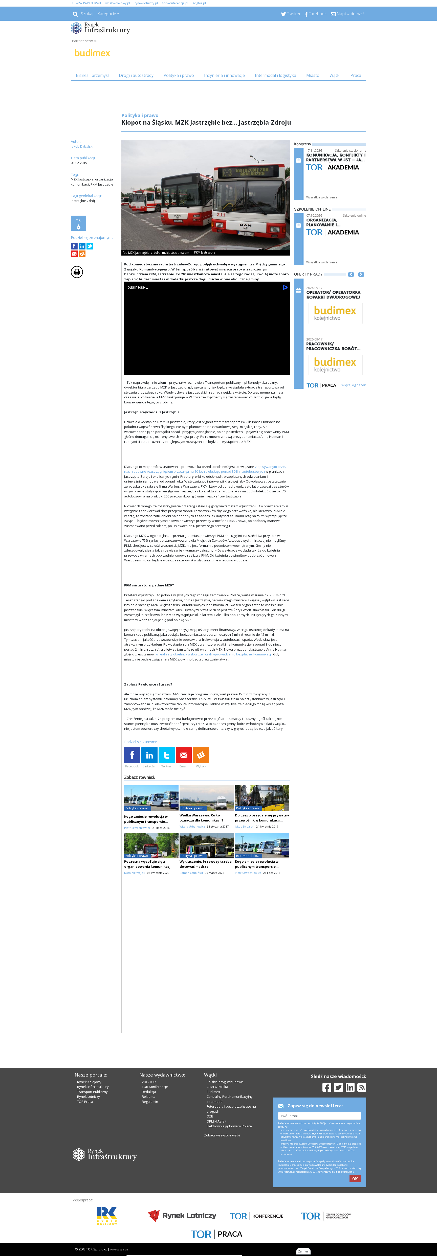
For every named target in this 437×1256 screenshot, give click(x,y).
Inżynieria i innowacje (224, 75)
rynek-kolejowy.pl (117, 3)
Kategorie (106, 13)
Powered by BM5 (119, 1249)
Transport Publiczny (92, 1091)
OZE (210, 1116)
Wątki (335, 75)
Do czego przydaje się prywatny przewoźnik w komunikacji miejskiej (262, 820)
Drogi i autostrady (136, 75)
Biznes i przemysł (92, 75)
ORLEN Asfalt (216, 1121)
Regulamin (150, 1101)
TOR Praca (85, 1101)
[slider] (207, 364)
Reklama (148, 1096)
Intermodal (215, 1101)
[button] (351, 282)
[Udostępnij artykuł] (82, 246)
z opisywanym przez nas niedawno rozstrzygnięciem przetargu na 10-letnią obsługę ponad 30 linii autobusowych (205, 469)
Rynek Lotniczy (88, 1096)
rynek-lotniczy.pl (146, 3)
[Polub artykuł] (74, 246)
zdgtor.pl (199, 3)
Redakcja (149, 1091)
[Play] (130, 370)
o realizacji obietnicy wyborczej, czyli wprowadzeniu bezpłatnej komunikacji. (214, 654)
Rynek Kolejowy (89, 1082)
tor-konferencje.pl (175, 3)
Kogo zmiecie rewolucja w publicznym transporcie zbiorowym (146, 821)
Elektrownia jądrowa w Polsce (229, 1126)
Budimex (213, 1091)
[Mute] (157, 370)
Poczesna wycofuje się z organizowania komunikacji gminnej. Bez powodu (147, 866)
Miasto (312, 75)
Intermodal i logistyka (275, 75)
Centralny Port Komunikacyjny (230, 1096)
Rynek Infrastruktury (93, 1086)
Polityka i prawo (179, 75)
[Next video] (143, 370)
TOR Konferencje (155, 1086)
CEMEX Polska (217, 1086)
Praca (356, 75)
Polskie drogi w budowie (225, 1082)
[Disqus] (207, 968)
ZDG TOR (149, 1082)
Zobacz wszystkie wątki (222, 1135)
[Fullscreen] (283, 370)
